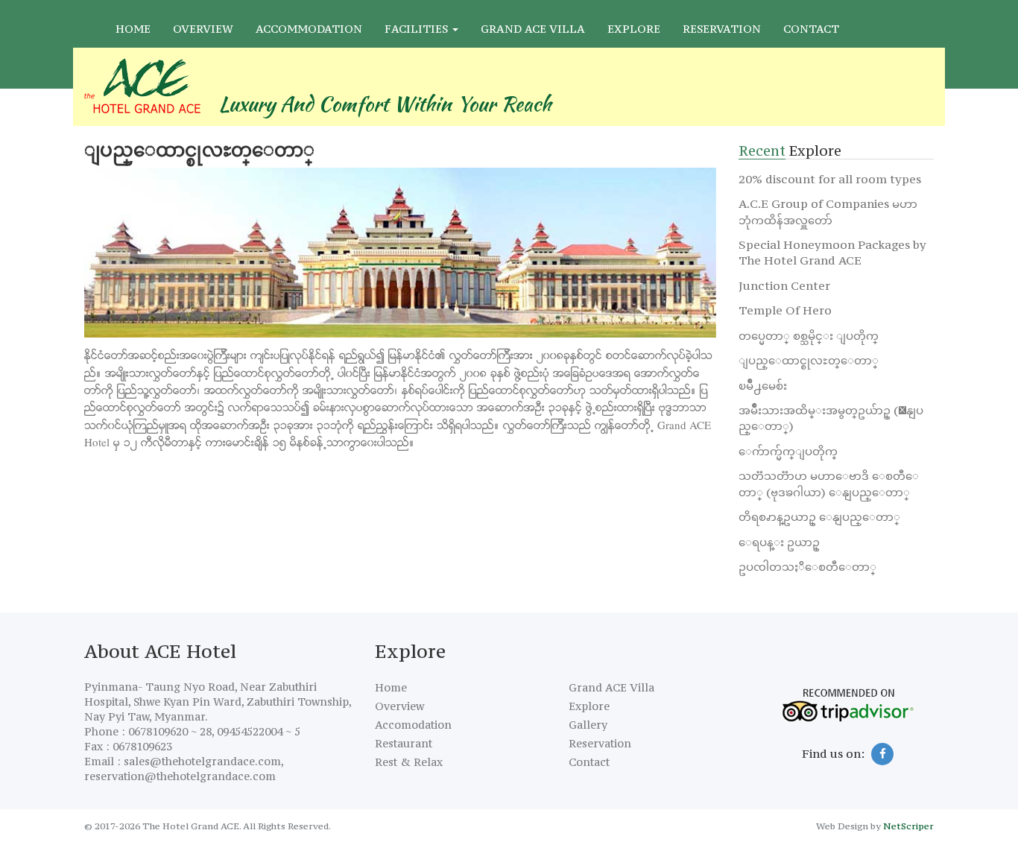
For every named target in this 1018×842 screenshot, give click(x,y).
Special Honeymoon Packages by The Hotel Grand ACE (832, 252)
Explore (633, 29)
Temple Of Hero (785, 310)
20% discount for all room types (830, 178)
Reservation (722, 29)
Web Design (842, 826)
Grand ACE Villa (611, 687)
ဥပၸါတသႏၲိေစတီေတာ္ (807, 566)
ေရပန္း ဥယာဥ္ (779, 541)
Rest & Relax (409, 762)
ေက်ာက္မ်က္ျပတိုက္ (788, 450)
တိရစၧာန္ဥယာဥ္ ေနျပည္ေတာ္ (819, 516)
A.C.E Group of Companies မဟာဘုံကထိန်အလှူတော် (828, 211)
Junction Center (784, 285)
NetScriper (908, 826)
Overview (399, 706)
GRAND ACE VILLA (533, 29)
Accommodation (309, 29)
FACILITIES (418, 29)
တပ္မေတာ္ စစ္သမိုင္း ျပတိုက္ (809, 335)
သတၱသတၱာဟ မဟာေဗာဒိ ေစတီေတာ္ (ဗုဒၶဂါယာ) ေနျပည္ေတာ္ (829, 483)
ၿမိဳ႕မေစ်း (763, 385)
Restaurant (403, 743)
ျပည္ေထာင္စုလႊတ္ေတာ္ (809, 359)
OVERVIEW (203, 29)
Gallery (588, 725)
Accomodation (413, 725)
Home (133, 29)
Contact (811, 29)
